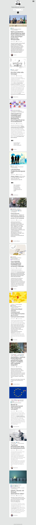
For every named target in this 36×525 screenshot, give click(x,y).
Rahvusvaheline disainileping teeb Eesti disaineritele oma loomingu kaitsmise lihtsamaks (18, 35)
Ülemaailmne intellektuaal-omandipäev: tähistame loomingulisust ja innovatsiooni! (18, 117)
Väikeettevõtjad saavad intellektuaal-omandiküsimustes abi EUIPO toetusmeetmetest (18, 313)
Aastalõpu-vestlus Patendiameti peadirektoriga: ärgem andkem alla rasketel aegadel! (18, 361)
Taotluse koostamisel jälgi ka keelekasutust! (18, 446)
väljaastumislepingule (20, 416)
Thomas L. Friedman (15, 176)
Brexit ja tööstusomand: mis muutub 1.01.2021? (17, 407)
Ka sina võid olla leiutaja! (17, 73)
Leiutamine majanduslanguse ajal (18, 171)
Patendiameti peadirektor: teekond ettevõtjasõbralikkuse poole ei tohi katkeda (17, 216)
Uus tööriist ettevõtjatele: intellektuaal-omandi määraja (17, 264)
